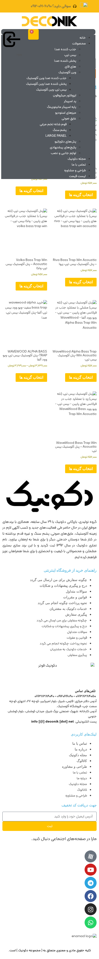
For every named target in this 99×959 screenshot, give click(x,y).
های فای (70, 66)
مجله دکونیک (77, 158)
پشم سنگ (60, 130)
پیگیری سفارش (76, 614)
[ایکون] (91, 856)
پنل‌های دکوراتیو (65, 141)
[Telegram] (91, 883)
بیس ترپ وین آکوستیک (51, 89)
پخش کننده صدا (65, 60)
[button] (48, 32)
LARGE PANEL (56, 135)
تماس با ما (79, 164)
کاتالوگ (82, 761)
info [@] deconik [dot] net (52, 721)
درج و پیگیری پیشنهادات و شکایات (63, 586)
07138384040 (44, 696)
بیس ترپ (70, 55)
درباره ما (81, 749)
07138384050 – (85, 696)
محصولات (79, 43)
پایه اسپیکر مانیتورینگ (61, 107)
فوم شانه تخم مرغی (53, 124)
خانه (83, 37)
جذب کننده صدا (65, 49)
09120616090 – (63, 696)
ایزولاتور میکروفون (64, 95)
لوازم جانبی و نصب (63, 153)
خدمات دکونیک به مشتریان (68, 609)
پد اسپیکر (70, 101)
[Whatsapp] (91, 922)
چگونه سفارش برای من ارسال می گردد (58, 580)
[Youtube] (91, 870)
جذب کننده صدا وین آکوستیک (46, 78)
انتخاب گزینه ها (81, 195)
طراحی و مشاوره (75, 170)
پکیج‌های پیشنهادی (63, 147)
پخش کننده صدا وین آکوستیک (46, 84)
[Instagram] (91, 909)
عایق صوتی (69, 118)
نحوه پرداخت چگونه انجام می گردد (62, 603)
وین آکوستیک (67, 72)
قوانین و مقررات (75, 597)
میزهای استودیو (65, 112)
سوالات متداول (76, 591)
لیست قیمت (77, 176)
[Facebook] (91, 896)
